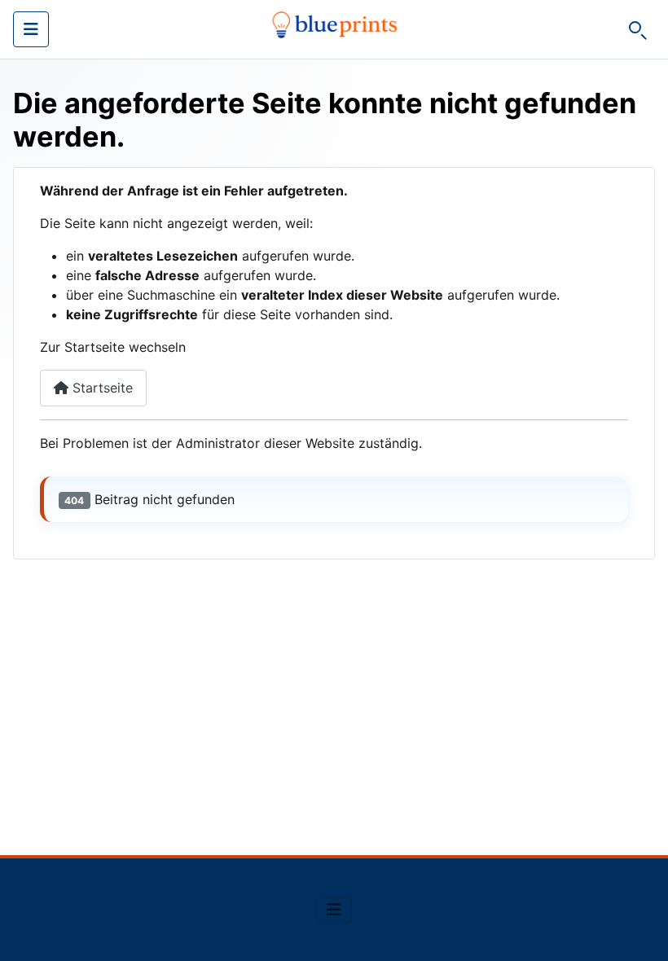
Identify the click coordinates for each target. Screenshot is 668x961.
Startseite (100, 388)
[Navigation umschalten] (31, 29)
